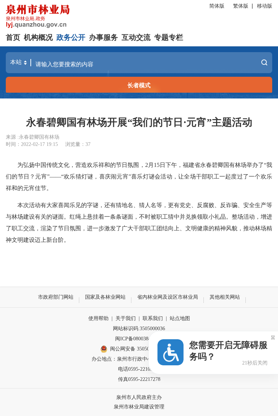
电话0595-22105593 (139, 369)
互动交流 (136, 37)
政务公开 (70, 37)
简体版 (216, 6)
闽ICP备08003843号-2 (139, 338)
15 (157, 165)
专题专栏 (168, 37)
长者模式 (139, 85)
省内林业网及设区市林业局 (167, 297)
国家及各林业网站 (105, 297)
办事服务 (103, 37)
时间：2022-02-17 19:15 (32, 144)
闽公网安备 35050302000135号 (143, 349)
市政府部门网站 (55, 297)
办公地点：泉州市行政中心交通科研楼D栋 (139, 359)
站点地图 (180, 318)
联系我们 (153, 318)
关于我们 (125, 318)
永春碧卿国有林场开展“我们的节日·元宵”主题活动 (139, 122)
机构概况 (38, 37)
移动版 (264, 6)
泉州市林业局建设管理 (139, 406)
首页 (13, 37)
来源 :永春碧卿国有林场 (32, 137)
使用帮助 (98, 318)
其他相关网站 (225, 297)
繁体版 (240, 6)
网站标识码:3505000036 (139, 328)
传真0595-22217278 (139, 379)
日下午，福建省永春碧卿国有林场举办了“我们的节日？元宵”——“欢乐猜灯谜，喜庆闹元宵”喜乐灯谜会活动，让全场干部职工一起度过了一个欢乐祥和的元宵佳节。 (139, 176)
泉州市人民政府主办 (139, 397)
